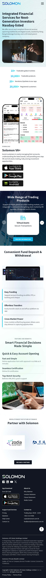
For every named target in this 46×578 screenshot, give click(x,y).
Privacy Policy (6, 575)
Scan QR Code (6, 491)
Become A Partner (23, 462)
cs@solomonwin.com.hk (31, 519)
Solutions (5, 516)
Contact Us (5, 521)
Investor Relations (30, 494)
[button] (42, 222)
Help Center (6, 519)
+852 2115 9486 (29, 516)
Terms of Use (17, 575)
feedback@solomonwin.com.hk (34, 521)
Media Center (28, 500)
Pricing (4, 513)
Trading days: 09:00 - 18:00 (32, 513)
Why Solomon (28, 491)
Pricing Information (23, 239)
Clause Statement (29, 497)
